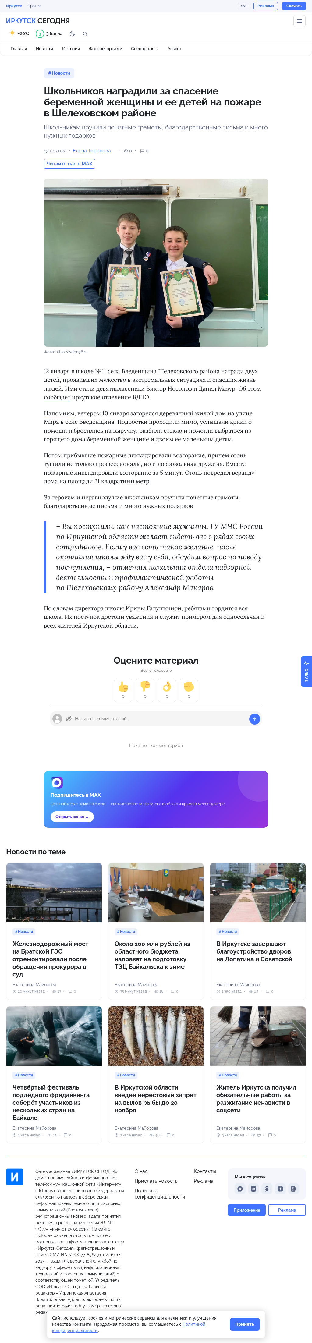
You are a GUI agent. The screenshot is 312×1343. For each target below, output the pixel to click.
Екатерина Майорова (34, 984)
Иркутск (14, 6)
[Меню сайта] (299, 21)
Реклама (204, 1181)
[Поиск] (85, 33)
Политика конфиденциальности (160, 1194)
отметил (129, 567)
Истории (71, 48)
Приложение (247, 1210)
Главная (19, 48)
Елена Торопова (92, 151)
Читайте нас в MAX (69, 164)
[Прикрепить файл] (69, 719)
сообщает (57, 397)
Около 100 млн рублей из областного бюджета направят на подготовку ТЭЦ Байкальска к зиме (152, 955)
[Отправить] (254, 719)
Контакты (205, 1171)
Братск (34, 6)
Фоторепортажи (105, 48)
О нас (141, 1171)
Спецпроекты (144, 48)
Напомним (59, 413)
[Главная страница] (37, 21)
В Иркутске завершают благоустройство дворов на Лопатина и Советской (254, 951)
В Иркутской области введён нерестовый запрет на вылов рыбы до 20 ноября (156, 1099)
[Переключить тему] (72, 33)
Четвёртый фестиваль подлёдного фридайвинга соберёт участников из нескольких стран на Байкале (51, 1103)
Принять (244, 1324)
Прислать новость (156, 1181)
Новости (44, 48)
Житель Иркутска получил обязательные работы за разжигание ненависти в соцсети (256, 1099)
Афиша (174, 48)
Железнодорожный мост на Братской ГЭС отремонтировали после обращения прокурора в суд (50, 959)
